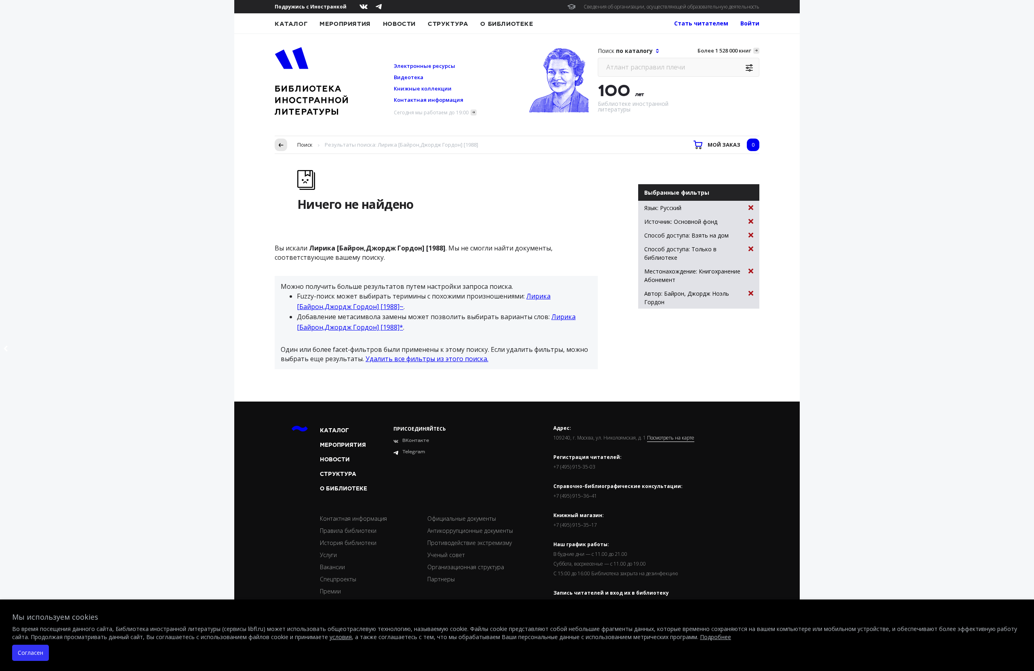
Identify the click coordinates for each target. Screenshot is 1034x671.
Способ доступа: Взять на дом (686, 235)
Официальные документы (461, 518)
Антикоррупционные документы (470, 530)
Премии (330, 591)
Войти (749, 23)
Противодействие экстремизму (469, 543)
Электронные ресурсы (424, 65)
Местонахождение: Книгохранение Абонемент (692, 275)
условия (341, 637)
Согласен (30, 652)
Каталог (291, 24)
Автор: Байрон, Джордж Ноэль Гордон (686, 298)
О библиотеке (506, 24)
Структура (448, 24)
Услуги (328, 555)
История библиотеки (348, 543)
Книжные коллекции (423, 88)
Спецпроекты (338, 579)
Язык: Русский (662, 208)
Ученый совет (446, 555)
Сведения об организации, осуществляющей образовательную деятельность (671, 6)
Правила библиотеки (348, 530)
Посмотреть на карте (670, 438)
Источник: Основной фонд (680, 221)
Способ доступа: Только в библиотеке (680, 253)
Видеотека (408, 77)
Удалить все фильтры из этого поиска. (427, 358)
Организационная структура (465, 567)
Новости (399, 24)
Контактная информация (428, 99)
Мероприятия (345, 24)
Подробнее (715, 637)
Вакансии (332, 567)
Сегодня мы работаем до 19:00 (431, 112)
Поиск (305, 144)
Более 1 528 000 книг (724, 50)
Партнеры (441, 579)
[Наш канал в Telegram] (378, 6)
